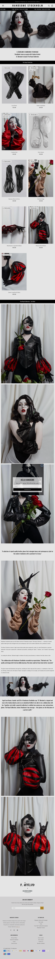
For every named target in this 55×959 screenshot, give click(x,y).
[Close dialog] (42, 465)
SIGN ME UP (27, 489)
